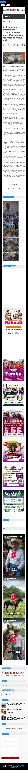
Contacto (20, 728)
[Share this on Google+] (14, 188)
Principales (8, 21)
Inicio (4, 21)
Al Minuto (4, 44)
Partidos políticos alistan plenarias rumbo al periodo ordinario (15, 711)
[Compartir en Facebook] (19, 188)
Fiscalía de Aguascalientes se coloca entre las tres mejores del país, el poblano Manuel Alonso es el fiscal (16, 717)
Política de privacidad (11, 728)
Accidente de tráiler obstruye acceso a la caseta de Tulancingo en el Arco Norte (16, 705)
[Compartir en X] (8, 188)
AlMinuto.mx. (20, 765)
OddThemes (14, 767)
